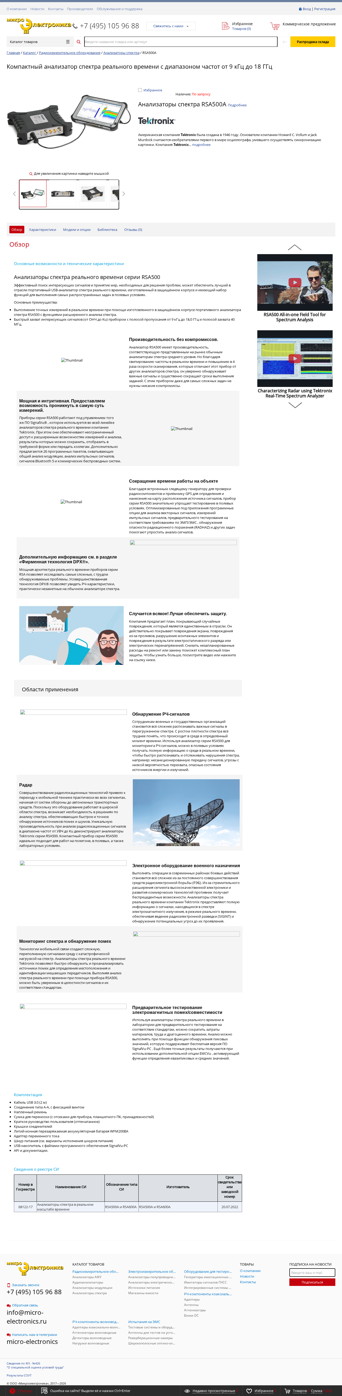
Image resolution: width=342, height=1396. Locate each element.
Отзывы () (133, 229)
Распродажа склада (313, 41)
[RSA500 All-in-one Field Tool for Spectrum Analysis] (295, 282)
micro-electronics (32, 1341)
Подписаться (312, 1282)
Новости (37, 8)
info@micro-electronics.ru (27, 1316)
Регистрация (324, 8)
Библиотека (107, 229)
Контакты (55, 8)
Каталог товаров (23, 41)
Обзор (16, 229)
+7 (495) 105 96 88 (109, 25)
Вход (307, 8)
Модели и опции (77, 229)
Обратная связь (25, 1305)
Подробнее (237, 105)
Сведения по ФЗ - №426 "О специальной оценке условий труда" (35, 1365)
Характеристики (42, 229)
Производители (80, 8)
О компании (17, 8)
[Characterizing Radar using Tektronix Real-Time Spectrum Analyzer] (295, 358)
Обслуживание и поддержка (119, 8)
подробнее (201, 144)
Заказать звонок (26, 1284)
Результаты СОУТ (19, 1375)
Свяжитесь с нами (168, 26)
